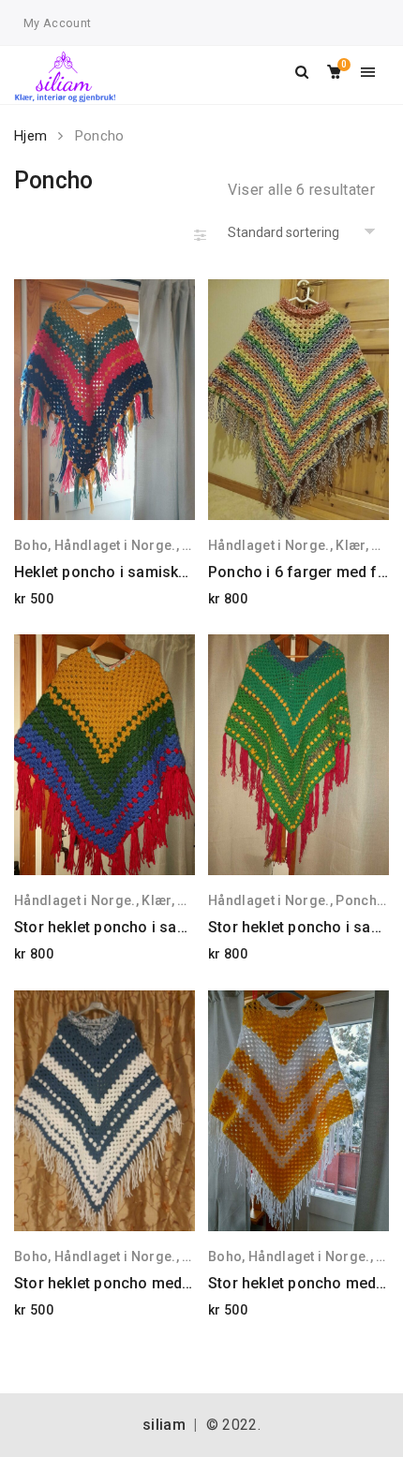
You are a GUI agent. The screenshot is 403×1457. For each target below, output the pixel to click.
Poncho (360, 900)
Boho (31, 545)
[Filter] (200, 233)
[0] (334, 72)
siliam (164, 1425)
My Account (57, 23)
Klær (350, 545)
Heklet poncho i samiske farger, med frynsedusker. (194, 572)
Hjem (30, 135)
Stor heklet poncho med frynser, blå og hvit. (168, 1283)
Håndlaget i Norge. (115, 545)
